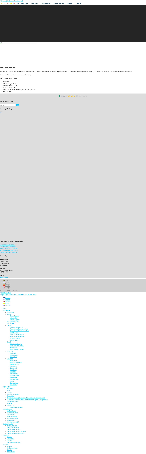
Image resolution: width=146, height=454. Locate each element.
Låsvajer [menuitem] (12, 372)
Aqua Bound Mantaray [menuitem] (17, 336)
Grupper (69, 3)
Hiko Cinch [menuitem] (13, 357)
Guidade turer (45, 3)
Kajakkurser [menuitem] (10, 405)
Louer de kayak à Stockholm (9, 252)
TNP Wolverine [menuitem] (15, 338)
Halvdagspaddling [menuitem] (12, 418)
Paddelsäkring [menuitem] (14, 364)
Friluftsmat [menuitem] (13, 385)
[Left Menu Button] (5, 293)
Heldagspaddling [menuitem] (12, 416)
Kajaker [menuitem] (9, 314)
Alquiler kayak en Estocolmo (9, 250)
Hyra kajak (34, 3)
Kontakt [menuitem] (5, 444)
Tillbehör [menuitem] (10, 359)
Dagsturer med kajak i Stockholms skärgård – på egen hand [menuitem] (26, 398)
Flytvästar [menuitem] (10, 351)
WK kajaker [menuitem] (13, 318)
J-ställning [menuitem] (13, 370)
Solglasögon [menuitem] (14, 383)
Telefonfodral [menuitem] (14, 375)
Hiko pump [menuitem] (13, 361)
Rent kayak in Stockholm (8, 247)
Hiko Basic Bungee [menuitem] (16, 344)
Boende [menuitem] (9, 403)
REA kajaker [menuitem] (10, 323)
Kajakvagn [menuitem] (13, 366)
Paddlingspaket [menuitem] (8, 424)
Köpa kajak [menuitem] (6, 310)
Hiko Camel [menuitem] (13, 347)
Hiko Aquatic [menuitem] (14, 355)
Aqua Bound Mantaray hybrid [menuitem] (19, 331)
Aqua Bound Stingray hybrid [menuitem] (19, 329)
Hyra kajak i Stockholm (7, 245)
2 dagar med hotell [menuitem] (13, 427)
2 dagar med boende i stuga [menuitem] (15, 433)
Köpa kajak (24, 3)
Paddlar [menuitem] (9, 325)
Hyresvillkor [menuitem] (10, 396)
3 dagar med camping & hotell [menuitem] (16, 431)
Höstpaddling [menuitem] (11, 420)
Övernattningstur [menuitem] (12, 413)
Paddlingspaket (59, 3)
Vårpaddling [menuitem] (10, 414)
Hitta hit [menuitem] (9, 450)
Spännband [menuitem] (13, 374)
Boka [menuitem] (8, 390)
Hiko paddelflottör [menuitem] (16, 362)
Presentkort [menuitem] (10, 452)
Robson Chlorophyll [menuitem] (16, 327)
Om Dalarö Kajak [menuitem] (12, 448)
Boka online (4, 277)
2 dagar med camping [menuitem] (13, 429)
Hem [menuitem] (4, 308)
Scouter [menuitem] (9, 440)
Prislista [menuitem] (9, 392)
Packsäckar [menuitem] (13, 377)
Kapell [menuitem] (9, 342)
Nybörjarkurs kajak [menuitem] (16, 407)
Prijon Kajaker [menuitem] (14, 316)
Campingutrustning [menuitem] (13, 394)
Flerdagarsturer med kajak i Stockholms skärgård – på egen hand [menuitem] (27, 400)
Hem (17, 3)
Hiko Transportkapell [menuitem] (17, 349)
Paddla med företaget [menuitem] (13, 442)
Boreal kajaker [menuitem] (14, 320)
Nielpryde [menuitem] (13, 353)
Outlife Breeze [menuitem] (14, 340)
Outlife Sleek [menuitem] (14, 333)
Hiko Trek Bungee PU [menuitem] (17, 346)
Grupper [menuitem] (6, 435)
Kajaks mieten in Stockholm (8, 248)
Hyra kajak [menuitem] (6, 387)
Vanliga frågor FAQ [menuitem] (13, 401)
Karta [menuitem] (12, 381)
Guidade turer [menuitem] (7, 409)
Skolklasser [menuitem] (10, 439)
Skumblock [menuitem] (13, 368)
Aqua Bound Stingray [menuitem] (17, 334)
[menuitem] (6, 298)
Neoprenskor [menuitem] (14, 379)
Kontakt (78, 3)
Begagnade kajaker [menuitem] (13, 321)
